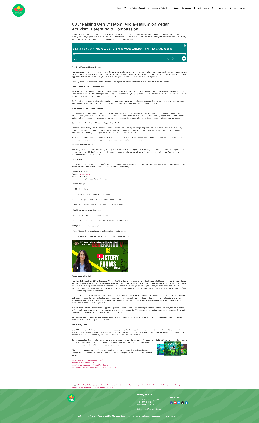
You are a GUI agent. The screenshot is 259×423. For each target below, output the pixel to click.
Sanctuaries (186, 8)
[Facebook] (171, 402)
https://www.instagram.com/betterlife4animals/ (90, 365)
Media (206, 8)
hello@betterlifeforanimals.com (149, 409)
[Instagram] (182, 402)
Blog (213, 8)
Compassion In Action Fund (159, 8)
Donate (242, 8)
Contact (233, 8)
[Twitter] (178, 402)
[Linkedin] (186, 402)
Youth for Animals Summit (134, 8)
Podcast (197, 8)
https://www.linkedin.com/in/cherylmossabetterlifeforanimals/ (95, 367)
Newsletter (223, 8)
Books (176, 8)
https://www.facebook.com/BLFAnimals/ (87, 360)
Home (119, 8)
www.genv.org (84, 174)
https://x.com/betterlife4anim (83, 363)
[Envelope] (175, 402)
